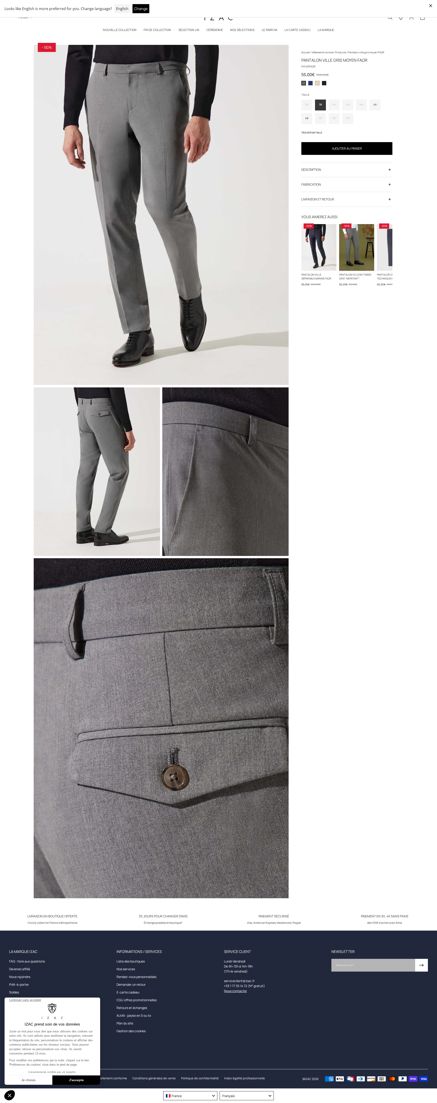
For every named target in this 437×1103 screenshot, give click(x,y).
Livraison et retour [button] (317, 199)
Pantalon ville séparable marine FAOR (316, 276)
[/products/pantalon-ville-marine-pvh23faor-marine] (318, 247)
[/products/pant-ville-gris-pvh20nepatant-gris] (356, 247)
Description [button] (311, 169)
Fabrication (311, 184)
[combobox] (190, 1095)
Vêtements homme (323, 52)
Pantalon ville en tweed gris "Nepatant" (355, 276)
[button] (119, 31)
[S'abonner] (421, 965)
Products (341, 52)
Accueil (305, 52)
